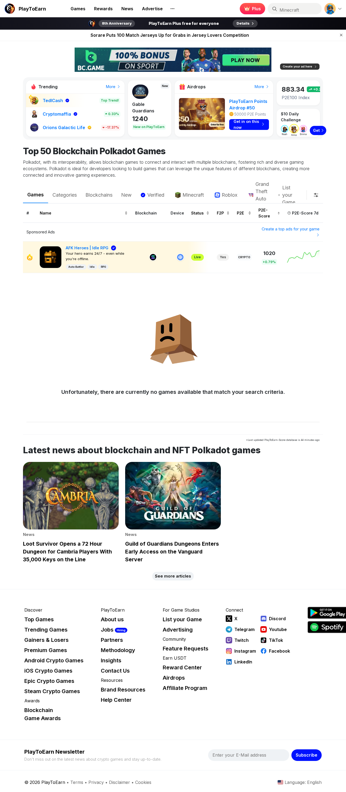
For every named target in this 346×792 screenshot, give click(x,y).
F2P (220, 212)
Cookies (143, 782)
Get (316, 130)
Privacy (96, 782)
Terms (76, 782)
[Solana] (153, 257)
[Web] (180, 257)
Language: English (303, 782)
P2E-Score (264, 212)
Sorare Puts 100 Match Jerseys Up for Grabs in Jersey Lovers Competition (170, 35)
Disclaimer (119, 782)
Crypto (244, 257)
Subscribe (306, 755)
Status (197, 212)
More (111, 86)
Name (45, 212)
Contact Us (115, 670)
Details (243, 23)
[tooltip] (316, 195)
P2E (240, 212)
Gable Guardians (143, 107)
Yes (223, 257)
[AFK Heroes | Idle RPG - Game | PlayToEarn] (50, 256)
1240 (140, 119)
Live (197, 257)
